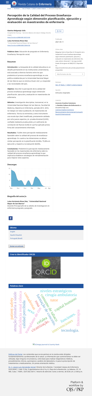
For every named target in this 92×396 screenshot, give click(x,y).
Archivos (17, 9)
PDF (60, 31)
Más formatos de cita (64, 74)
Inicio (9, 9)
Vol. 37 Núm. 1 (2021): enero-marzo (34, 9)
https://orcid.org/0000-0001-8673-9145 (18, 37)
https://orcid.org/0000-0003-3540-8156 (18, 45)
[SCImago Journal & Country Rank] (46, 344)
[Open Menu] (7, 2)
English (12, 232)
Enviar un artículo (16, 246)
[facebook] (11, 220)
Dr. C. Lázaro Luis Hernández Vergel (22, 367)
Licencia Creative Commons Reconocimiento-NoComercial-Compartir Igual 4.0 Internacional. (69, 112)
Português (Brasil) (16, 238)
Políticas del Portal (15, 354)
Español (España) (16, 235)
